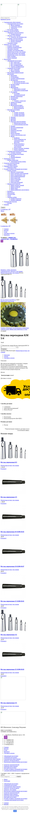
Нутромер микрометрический (19, 94)
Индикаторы (14, 80)
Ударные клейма (12, 197)
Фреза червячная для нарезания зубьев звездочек (20, 141)
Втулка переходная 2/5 (9, 497)
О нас (5, 750)
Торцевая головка (12, 43)
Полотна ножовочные (17, 127)
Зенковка (13, 118)
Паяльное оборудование (11, 166)
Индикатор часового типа (21, 83)
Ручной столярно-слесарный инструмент (15, 169)
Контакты (7, 751)
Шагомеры (14, 103)
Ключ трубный (15, 181)
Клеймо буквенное (16, 198)
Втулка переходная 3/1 (9, 703)
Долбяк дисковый (19, 112)
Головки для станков (13, 46)
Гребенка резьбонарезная (14, 47)
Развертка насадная (16, 130)
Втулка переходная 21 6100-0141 (12, 601)
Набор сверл (14, 188)
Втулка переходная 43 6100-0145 (12, 532)
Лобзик (13, 155)
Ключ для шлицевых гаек (18, 175)
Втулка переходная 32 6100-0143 (12, 669)
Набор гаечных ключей (17, 185)
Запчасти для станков (10, 44)
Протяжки (13, 129)
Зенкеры (13, 117)
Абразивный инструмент (14, 60)
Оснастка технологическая (11, 163)
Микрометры (14, 87)
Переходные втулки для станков (16, 52)
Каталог (8, 271)
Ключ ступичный (16, 179)
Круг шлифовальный (17, 65)
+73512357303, (5, 239)
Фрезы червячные (19, 149)
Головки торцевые (16, 152)
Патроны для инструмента (14, 38)
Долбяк (13, 111)
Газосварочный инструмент (15, 23)
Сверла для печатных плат (18, 135)
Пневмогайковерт (16, 157)
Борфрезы (17, 138)
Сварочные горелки (16, 26)
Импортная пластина (20, 123)
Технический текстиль (10, 201)
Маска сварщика (15, 25)
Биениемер (14, 75)
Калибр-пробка (15, 84)
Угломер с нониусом (20, 100)
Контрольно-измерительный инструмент (15, 762)
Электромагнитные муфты (18, 161)
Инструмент (7, 59)
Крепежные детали (9, 158)
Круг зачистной (15, 62)
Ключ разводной (15, 178)
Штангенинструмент (17, 105)
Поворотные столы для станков (16, 55)
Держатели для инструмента (15, 32)
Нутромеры (14, 92)
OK (15, 811)
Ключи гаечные (11, 170)
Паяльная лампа (11, 167)
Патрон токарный (16, 41)
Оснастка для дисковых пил (19, 37)
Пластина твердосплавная (18, 121)
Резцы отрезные (15, 133)
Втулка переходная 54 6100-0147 (12, 566)
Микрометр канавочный (21, 90)
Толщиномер (14, 98)
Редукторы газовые (12, 29)
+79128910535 (13, 239)
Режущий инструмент (13, 109)
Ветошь (9, 203)
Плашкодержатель (16, 34)
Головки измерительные (17, 78)
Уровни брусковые (16, 102)
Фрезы (12, 136)
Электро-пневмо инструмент (15, 154)
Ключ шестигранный (17, 182)
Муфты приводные (12, 160)
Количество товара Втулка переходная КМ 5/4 (16, 345)
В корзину (3, 349)
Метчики (13, 120)
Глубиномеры (14, 77)
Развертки (13, 132)
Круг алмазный (15, 69)
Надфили (10, 191)
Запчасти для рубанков (13, 35)
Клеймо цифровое (16, 200)
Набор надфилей (15, 186)
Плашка (13, 126)
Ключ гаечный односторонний (19, 173)
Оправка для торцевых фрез (15, 50)
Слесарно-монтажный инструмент (17, 151)
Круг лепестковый (16, 63)
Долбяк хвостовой (19, 114)
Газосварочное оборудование (12, 22)
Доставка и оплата (9, 753)
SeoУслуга (8, 775)
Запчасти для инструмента (11, 31)
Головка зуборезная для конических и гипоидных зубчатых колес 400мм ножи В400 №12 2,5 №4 (15, 328)
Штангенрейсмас (19, 106)
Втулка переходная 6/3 (9, 462)
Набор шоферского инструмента (20, 189)
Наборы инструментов (13, 184)
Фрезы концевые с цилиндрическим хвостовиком (19, 145)
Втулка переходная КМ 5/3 (8, 300)
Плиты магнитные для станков (16, 53)
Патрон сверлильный (17, 40)
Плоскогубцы (11, 194)
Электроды (14, 28)
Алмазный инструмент (13, 68)
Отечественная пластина (21, 124)
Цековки (6, 204)
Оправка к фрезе (12, 164)
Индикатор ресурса (19, 81)
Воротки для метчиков (17, 172)
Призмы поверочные (17, 96)
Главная (3, 271)
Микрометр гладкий (20, 89)
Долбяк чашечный (19, 115)
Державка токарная (12, 49)
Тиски (9, 195)
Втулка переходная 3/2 (9, 634)
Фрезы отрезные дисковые (21, 148)
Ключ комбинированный (18, 176)
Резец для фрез (11, 56)
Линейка (13, 86)
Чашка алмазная (15, 71)
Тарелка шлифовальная (17, 66)
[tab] (16, 355)
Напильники (11, 192)
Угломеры (13, 99)
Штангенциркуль (19, 108)
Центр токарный (12, 57)
